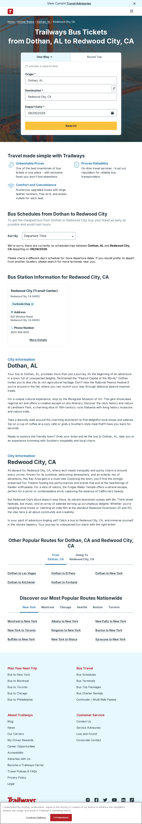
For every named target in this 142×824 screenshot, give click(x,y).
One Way (43, 57)
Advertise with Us (18, 759)
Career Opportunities (21, 746)
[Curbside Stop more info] (32, 304)
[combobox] (71, 80)
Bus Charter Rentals (89, 693)
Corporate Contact (88, 740)
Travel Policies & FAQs (22, 771)
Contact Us (83, 721)
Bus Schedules (86, 674)
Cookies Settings (36, 817)
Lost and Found (86, 734)
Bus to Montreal (18, 681)
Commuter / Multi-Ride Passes (96, 699)
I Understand (61, 817)
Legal (10, 784)
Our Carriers (15, 734)
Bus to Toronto (17, 687)
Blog (10, 721)
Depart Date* (35, 107)
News (11, 727)
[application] (38, 315)
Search (71, 126)
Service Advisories (88, 727)
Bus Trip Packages (88, 687)
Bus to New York (18, 674)
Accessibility (15, 752)
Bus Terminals (85, 681)
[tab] (56, 557)
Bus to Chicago (17, 693)
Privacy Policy (16, 777)
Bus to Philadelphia (20, 699)
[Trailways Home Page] (10, 11)
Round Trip (94, 57)
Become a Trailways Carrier (26, 765)
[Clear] (113, 80)
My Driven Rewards (20, 740)
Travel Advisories (78, 3)
